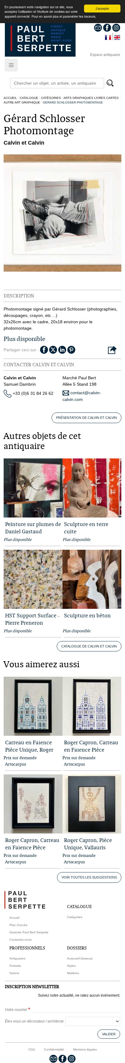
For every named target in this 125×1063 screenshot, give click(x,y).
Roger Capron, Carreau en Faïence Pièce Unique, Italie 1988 (91, 749)
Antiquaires (17, 958)
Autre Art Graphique (22, 102)
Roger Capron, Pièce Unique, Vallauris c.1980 (88, 847)
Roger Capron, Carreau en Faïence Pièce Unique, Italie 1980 (32, 847)
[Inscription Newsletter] (98, 27)
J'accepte (102, 8)
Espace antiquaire (105, 55)
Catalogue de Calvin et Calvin (89, 646)
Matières (73, 973)
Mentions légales (85, 1049)
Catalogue (29, 98)
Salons (14, 973)
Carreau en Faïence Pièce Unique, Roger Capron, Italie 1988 (29, 749)
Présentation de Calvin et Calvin (86, 417)
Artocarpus (15, 764)
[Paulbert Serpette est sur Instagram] (116, 27)
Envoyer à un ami (112, 350)
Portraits (15, 965)
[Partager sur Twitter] (53, 349)
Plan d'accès (18, 925)
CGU (31, 1049)
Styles (71, 965)
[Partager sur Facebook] (44, 349)
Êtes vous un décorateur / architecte (34, 1021)
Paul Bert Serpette (44, 38)
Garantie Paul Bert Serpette (29, 932)
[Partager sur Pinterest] (71, 349)
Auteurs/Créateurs (80, 958)
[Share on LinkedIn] (62, 349)
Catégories (51, 98)
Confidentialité (54, 1049)
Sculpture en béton (87, 615)
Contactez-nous (20, 939)
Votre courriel (16, 1010)
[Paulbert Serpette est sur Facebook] (107, 27)
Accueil (10, 98)
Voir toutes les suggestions (89, 877)
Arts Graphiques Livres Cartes (91, 98)
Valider (109, 1034)
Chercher (113, 84)
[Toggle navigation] (11, 65)
